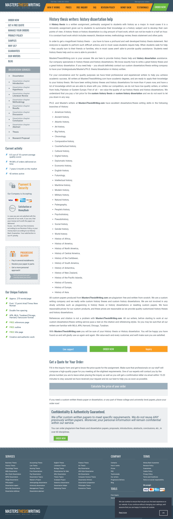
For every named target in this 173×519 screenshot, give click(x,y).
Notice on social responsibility (153, 480)
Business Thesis (11, 463)
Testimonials (143, 7)
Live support (68, 349)
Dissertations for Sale (61, 471)
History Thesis (10, 466)
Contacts (114, 463)
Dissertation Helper (60, 485)
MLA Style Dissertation (13, 474)
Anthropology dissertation (38, 483)
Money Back (126, 7)
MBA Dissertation (11, 471)
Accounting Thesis (36, 463)
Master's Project (35, 480)
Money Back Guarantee (151, 463)
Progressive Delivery (117, 480)
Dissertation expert (11, 485)
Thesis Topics (59, 477)
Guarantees (14, 51)
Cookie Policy (147, 471)
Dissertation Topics (36, 477)
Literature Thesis (60, 466)
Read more (123, 513)
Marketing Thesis (60, 488)
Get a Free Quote (16, 25)
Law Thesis (33, 466)
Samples (12, 40)
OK (163, 513)
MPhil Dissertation (11, 477)
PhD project (9, 483)
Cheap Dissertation (11, 480)
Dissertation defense (12, 491)
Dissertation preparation (86, 483)
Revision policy (108, 7)
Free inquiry (82, 7)
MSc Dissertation (60, 474)
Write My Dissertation (12, 488)
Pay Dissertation (35, 474)
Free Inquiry (115, 495)
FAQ (94, 7)
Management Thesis (37, 488)
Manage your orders (142, 2)
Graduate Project (60, 480)
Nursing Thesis (35, 468)
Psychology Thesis (11, 468)
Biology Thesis (59, 468)
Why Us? (12, 45)
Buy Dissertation (83, 468)
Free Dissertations (36, 471)
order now (160, 7)
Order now (108, 349)
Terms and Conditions (150, 477)
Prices (68, 7)
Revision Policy (148, 466)
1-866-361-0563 (63, 2)
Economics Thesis (84, 488)
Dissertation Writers (85, 480)
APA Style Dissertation (86, 471)
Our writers (14, 56)
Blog (10, 61)
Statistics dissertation (61, 483)
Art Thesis (81, 466)
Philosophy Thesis (84, 485)
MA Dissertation (83, 474)
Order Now (13, 20)
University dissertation (37, 485)
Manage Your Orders (18, 30)
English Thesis (59, 463)
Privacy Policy (15, 35)
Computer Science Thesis (87, 477)
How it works (53, 7)
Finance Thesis (83, 463)
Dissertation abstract (37, 491)
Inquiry (149, 349)
